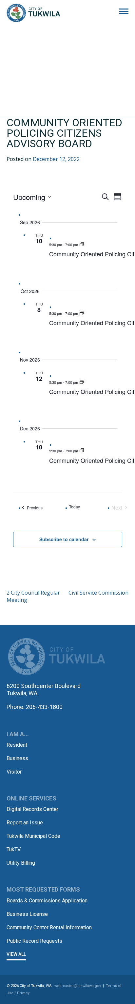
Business (17, 758)
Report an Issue (25, 822)
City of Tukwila (33, 13)
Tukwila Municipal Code (33, 836)
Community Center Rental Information (49, 927)
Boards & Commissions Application (47, 900)
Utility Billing (21, 863)
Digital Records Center (32, 809)
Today (74, 506)
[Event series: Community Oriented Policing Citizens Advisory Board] (82, 244)
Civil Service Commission (98, 592)
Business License (27, 914)
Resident (17, 745)
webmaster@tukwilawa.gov (77, 986)
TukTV (14, 849)
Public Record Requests (34, 941)
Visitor (14, 772)
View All (16, 954)
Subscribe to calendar (63, 539)
